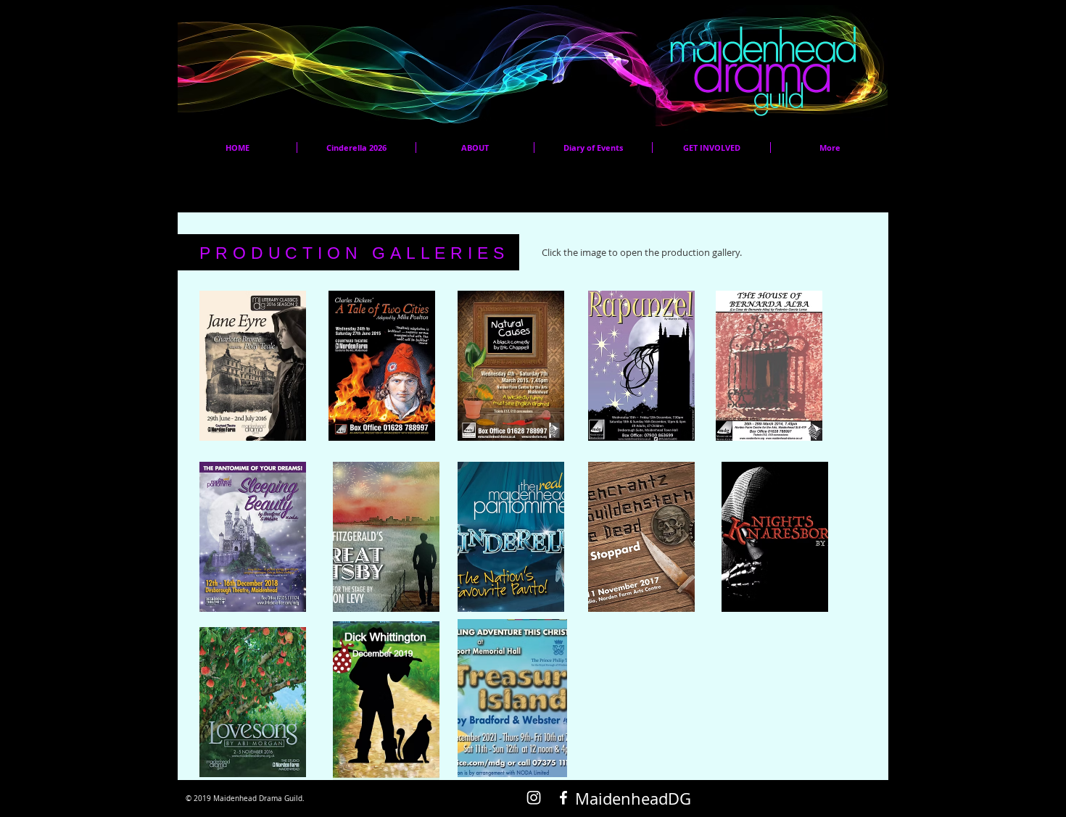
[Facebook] (563, 797)
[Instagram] (533, 797)
